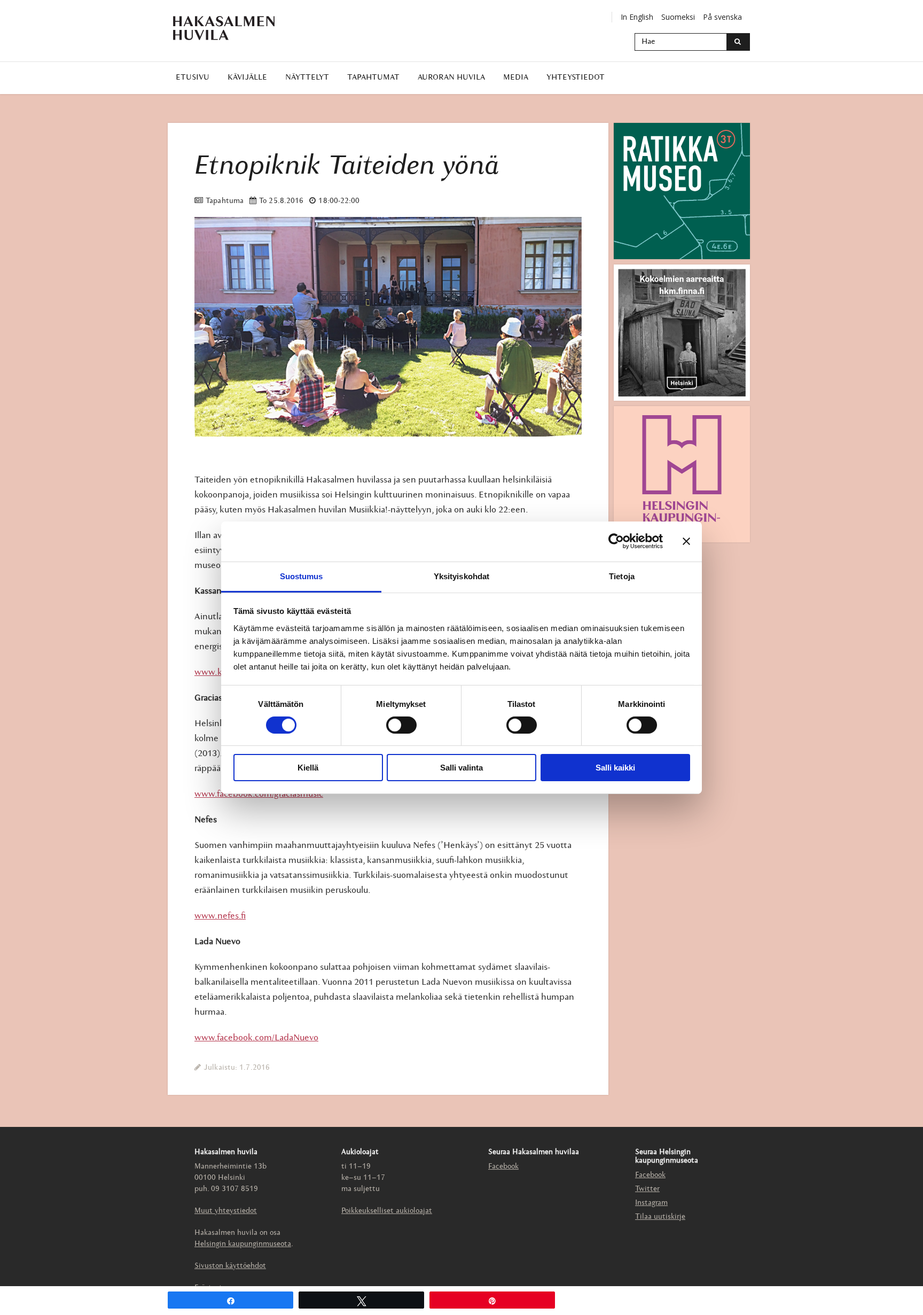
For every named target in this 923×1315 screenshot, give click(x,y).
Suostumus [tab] (301, 575)
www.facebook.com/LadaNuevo (256, 1037)
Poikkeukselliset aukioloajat (386, 1211)
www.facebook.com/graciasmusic (258, 794)
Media (515, 78)
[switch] (401, 725)
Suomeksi (678, 17)
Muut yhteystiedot (225, 1211)
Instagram (651, 1203)
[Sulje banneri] (686, 541)
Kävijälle (247, 78)
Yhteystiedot (575, 78)
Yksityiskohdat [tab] (461, 575)
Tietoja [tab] (622, 575)
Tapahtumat (373, 78)
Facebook (503, 1167)
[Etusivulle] (224, 28)
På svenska (722, 17)
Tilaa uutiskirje (660, 1217)
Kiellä (308, 767)
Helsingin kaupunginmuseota (242, 1244)
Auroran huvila (451, 78)
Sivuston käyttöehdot (230, 1266)
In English (637, 17)
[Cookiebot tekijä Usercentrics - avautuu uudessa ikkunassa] (616, 541)
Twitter (647, 1189)
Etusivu (192, 78)
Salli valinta (461, 767)
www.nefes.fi (220, 916)
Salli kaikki (615, 767)
